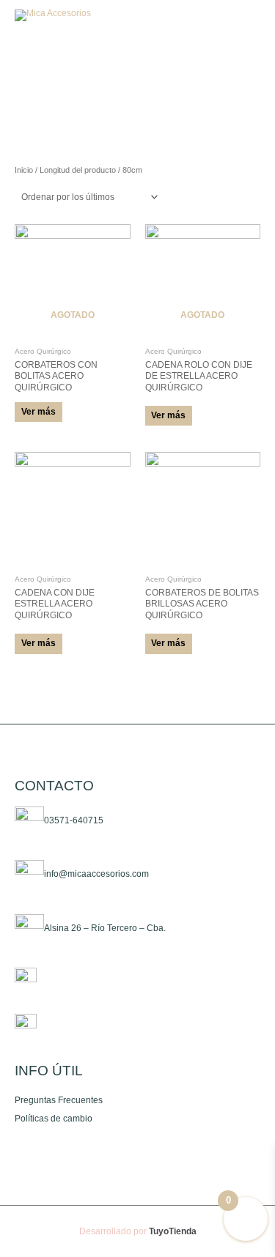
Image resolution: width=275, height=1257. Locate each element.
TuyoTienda (173, 1231)
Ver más (38, 412)
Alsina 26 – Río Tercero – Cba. (105, 928)
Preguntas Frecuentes (59, 1100)
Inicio (24, 170)
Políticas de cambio (53, 1118)
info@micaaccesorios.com (96, 874)
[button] (212, 15)
